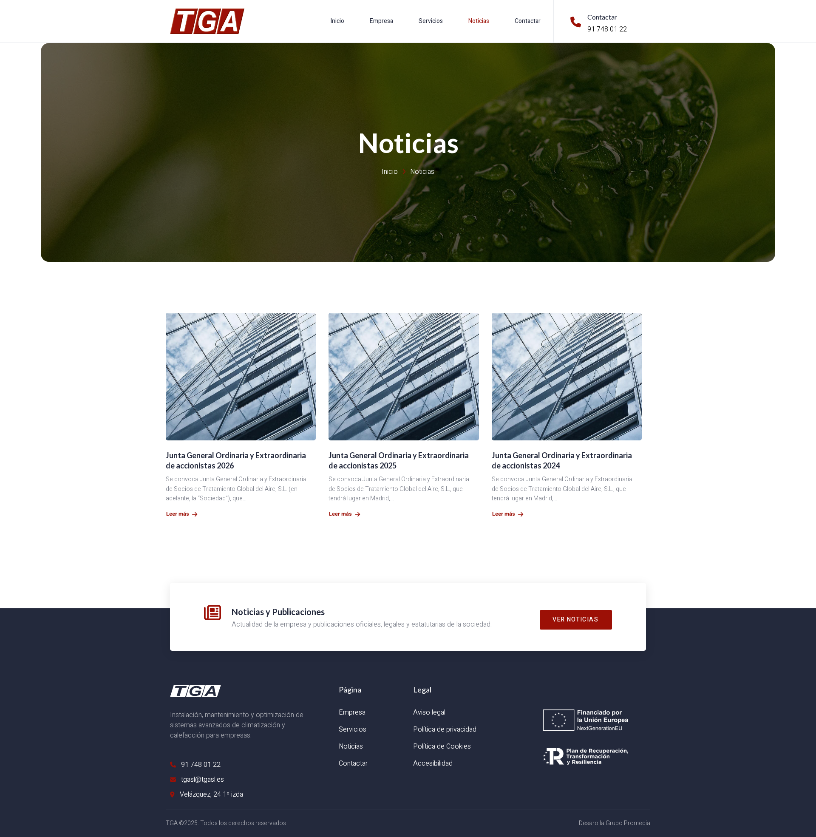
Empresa (381, 21)
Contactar (528, 21)
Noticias (478, 21)
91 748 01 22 (607, 29)
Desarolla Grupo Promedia (614, 823)
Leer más (177, 514)
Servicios (431, 21)
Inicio (337, 21)
